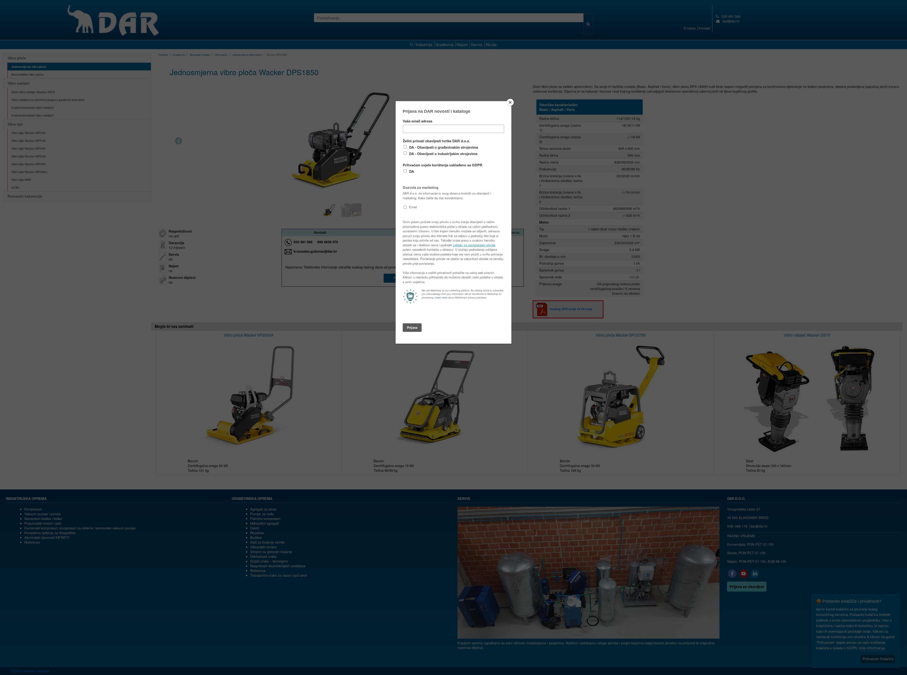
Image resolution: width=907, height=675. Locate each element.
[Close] (510, 102)
